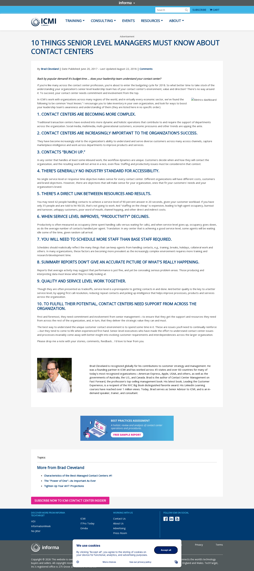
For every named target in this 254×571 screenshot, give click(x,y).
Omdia (84, 528)
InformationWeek (41, 526)
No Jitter (35, 531)
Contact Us (119, 518)
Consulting (102, 20)
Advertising (119, 528)
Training (73, 20)
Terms (219, 544)
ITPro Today (87, 523)
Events (128, 20)
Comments (146, 68)
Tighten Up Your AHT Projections (64, 486)
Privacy (199, 544)
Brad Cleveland (50, 68)
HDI (33, 521)
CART (215, 9)
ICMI (83, 518)
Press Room (120, 533)
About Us (118, 523)
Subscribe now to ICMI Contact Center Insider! (70, 500)
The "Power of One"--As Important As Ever (70, 480)
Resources (150, 20)
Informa (127, 2)
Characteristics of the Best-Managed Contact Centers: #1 (78, 475)
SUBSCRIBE (199, 9)
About (175, 20)
